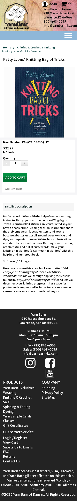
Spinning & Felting (16, 407)
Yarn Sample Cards (17, 416)
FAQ (6, 452)
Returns (9, 456)
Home (7, 47)
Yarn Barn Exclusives (18, 388)
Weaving (9, 393)
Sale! (6, 402)
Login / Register (15, 438)
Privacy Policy (52, 393)
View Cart (10, 442)
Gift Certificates (15, 425)
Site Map (48, 397)
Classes (9, 421)
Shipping (48, 388)
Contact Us (11, 461)
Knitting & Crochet (29, 47)
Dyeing (8, 411)
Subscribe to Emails (18, 447)
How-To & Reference (27, 51)
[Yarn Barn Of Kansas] (16, 16)
